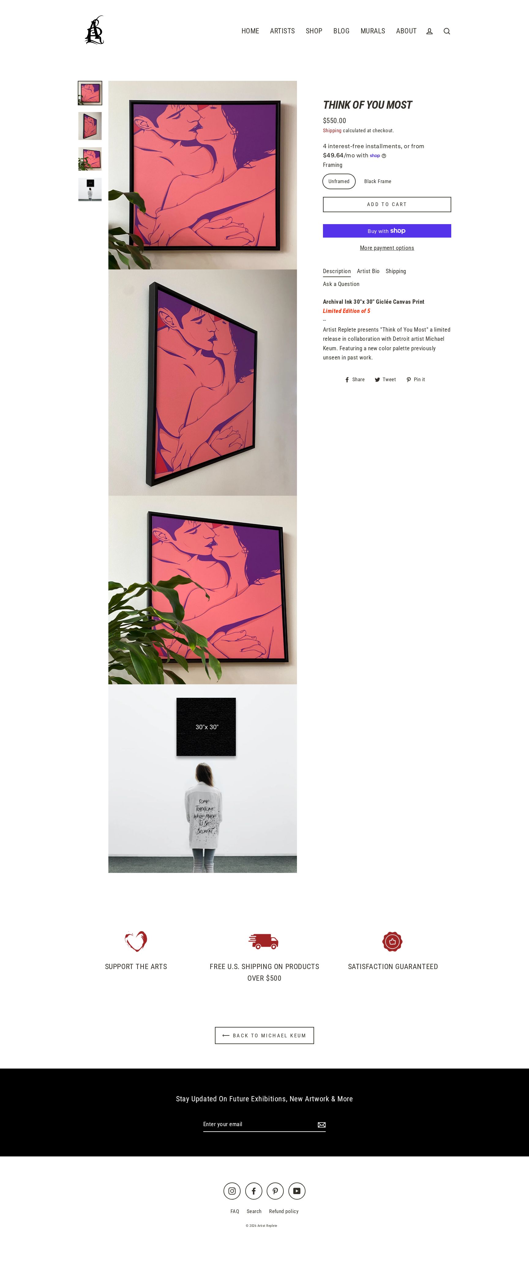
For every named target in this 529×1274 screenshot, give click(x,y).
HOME (250, 31)
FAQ (235, 1211)
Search (254, 1211)
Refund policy (283, 1211)
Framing (332, 164)
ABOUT (406, 31)
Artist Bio (368, 271)
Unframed (339, 181)
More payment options (387, 247)
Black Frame (377, 181)
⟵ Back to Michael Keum (264, 1035)
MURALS (373, 31)
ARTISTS (282, 31)
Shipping (332, 130)
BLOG (341, 31)
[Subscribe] (321, 1124)
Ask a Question (341, 283)
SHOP (314, 31)
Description (337, 271)
